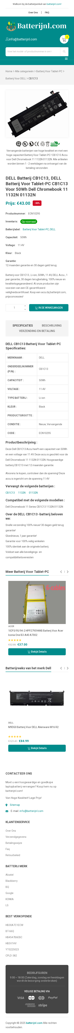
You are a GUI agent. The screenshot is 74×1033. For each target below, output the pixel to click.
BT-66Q (10, 931)
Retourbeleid (13, 855)
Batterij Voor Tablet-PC (49, 71)
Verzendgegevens (16, 836)
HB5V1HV (11, 943)
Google (9, 893)
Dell (10, 723)
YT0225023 (12, 949)
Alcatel (9, 874)
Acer (9, 626)
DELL (53, 229)
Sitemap (15, 804)
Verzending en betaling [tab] (37, 331)
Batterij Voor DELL (16, 78)
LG (7, 905)
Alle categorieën (24, 71)
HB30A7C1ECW (14, 925)
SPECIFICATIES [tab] (23, 325)
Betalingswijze (14, 843)
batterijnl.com (34, 1023)
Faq (8, 849)
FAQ (47, 12)
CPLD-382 (11, 955)
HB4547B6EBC (14, 937)
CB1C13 (10, 492)
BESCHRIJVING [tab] (52, 325)
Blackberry (12, 880)
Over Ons (33, 12)
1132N (22, 492)
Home (9, 71)
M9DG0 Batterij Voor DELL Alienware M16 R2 (33, 727)
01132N (33, 492)
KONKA (10, 899)
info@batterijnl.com (31, 811)
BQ (7, 887)
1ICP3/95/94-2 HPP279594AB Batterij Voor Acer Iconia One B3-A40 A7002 (33, 632)
